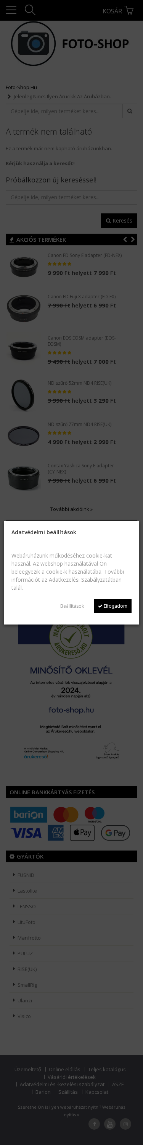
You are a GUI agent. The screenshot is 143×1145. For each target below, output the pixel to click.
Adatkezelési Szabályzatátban (85, 579)
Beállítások (72, 606)
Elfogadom (115, 606)
